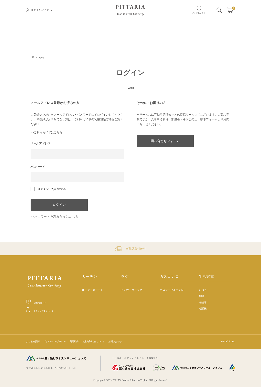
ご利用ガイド (40, 303)
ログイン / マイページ (43, 311)
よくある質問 (33, 341)
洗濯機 (203, 308)
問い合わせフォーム (165, 141)
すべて (203, 290)
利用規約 (74, 341)
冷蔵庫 (203, 302)
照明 (201, 296)
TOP (33, 57)
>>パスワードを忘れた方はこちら (54, 216)
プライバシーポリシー (54, 341)
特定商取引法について (93, 341)
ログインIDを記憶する (51, 189)
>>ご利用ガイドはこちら (46, 132)
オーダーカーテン (92, 290)
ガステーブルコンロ (172, 290)
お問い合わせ (115, 341)
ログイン (59, 204)
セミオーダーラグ (131, 290)
